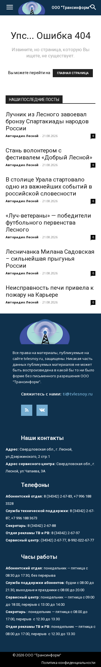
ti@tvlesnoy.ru (78, 394)
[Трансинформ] (50, 331)
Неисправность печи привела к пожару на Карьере (50, 291)
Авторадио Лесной (22, 136)
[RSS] (26, 410)
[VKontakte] (42, 410)
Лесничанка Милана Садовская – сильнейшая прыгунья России (50, 258)
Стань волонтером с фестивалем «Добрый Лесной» (50, 154)
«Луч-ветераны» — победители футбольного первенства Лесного (48, 222)
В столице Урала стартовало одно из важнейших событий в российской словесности (49, 186)
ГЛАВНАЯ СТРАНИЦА (73, 73)
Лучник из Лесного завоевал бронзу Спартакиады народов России (47, 121)
